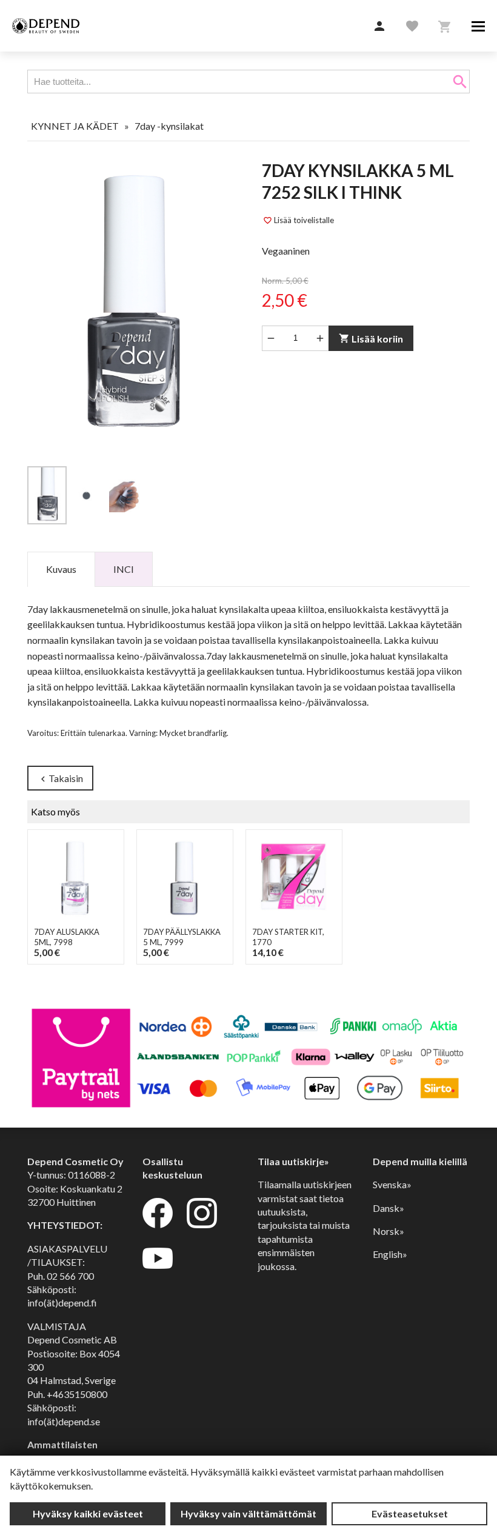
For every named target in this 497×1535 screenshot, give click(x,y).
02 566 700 (70, 1276)
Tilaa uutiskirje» (293, 1161)
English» (390, 1254)
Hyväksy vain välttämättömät (248, 1513)
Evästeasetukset (410, 1513)
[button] (379, 27)
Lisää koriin (371, 338)
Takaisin (60, 778)
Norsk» (388, 1231)
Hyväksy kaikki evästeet (88, 1513)
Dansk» (388, 1208)
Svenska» (392, 1184)
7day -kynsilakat (169, 126)
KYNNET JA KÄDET (75, 126)
